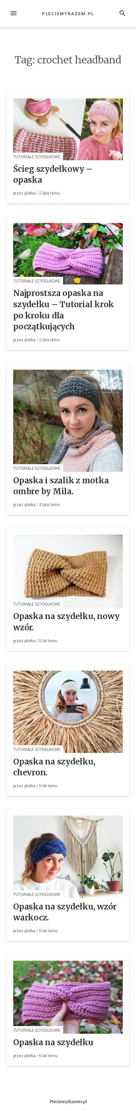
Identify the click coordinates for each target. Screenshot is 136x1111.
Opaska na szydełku (53, 1042)
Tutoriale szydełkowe (36, 157)
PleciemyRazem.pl (68, 13)
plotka (29, 193)
